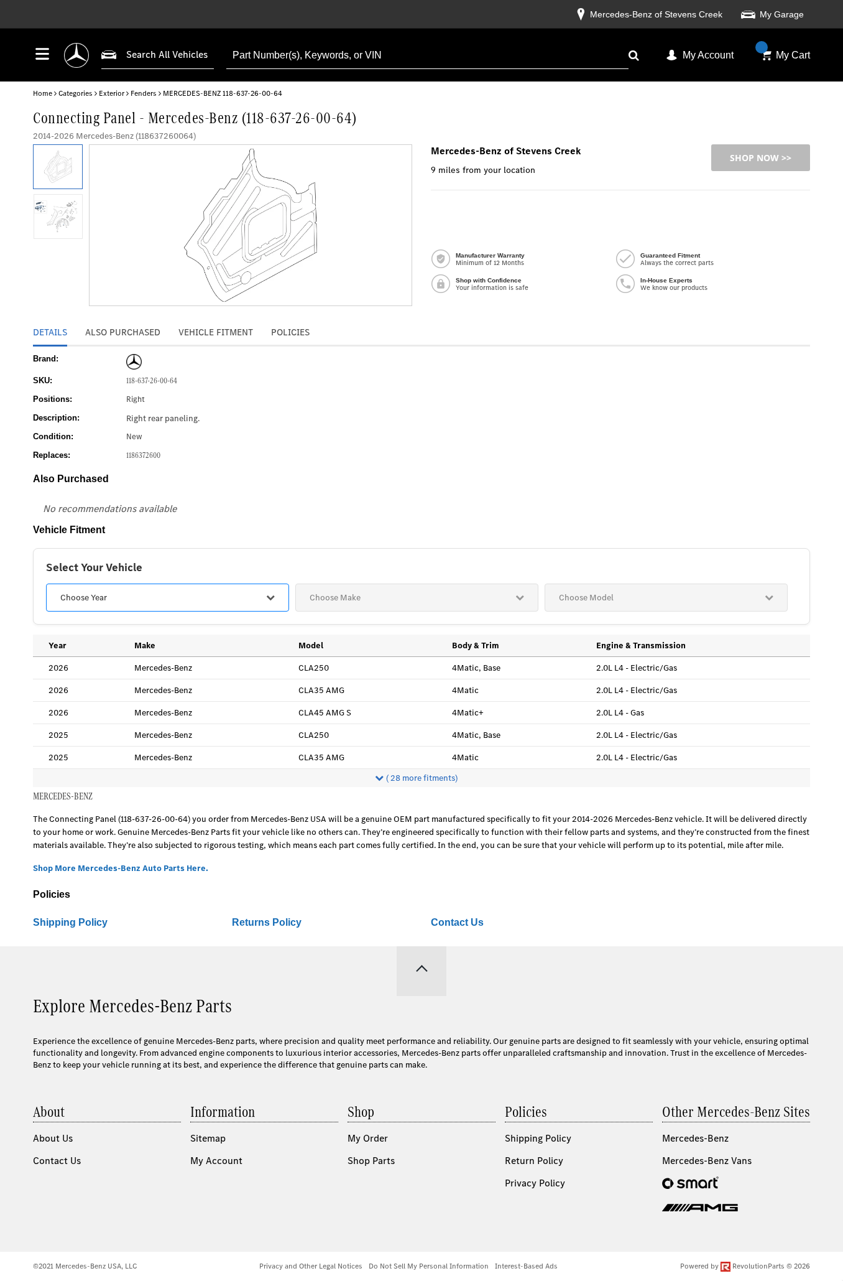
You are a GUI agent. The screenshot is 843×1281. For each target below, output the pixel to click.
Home (42, 93)
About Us (53, 1138)
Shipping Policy (70, 922)
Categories (75, 93)
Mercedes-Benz (695, 1138)
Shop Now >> (760, 158)
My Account (708, 55)
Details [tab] (50, 332)
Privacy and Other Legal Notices (310, 1266)
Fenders (144, 93)
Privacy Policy (535, 1183)
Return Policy (534, 1160)
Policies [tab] (290, 332)
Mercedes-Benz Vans (707, 1160)
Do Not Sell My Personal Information (429, 1266)
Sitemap (208, 1138)
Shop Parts (371, 1160)
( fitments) (422, 778)
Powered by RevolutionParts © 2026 (745, 1266)
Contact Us (457, 922)
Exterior (111, 93)
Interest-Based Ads (526, 1266)
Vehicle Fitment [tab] (215, 332)
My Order (368, 1138)
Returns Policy (267, 922)
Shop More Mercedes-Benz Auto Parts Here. (120, 868)
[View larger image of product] (57, 166)
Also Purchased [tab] (122, 332)
